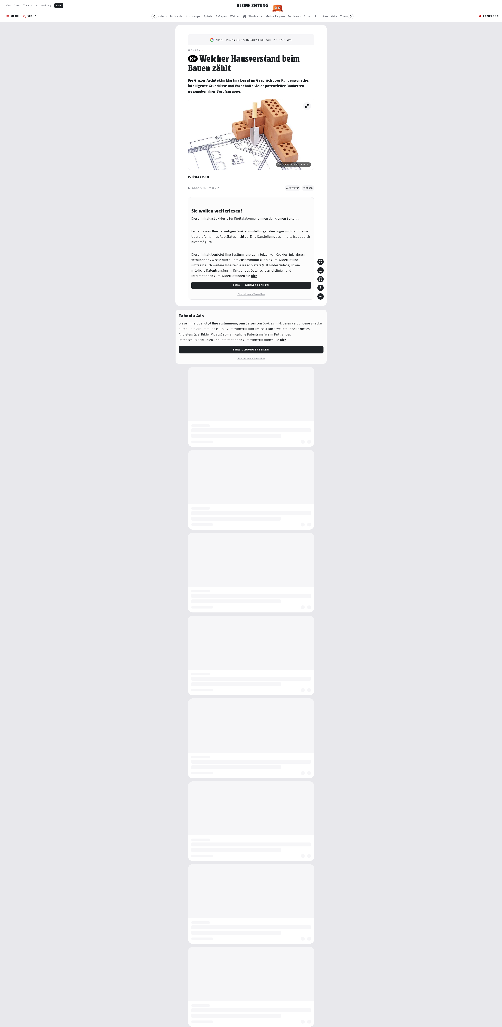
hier (254, 276)
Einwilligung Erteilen (251, 285)
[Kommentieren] (320, 270)
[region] (252, 16)
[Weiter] (350, 16)
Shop (17, 5)
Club (8, 5)
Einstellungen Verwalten (251, 294)
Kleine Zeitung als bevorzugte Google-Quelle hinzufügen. (253, 39)
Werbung (46, 5)
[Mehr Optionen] (320, 296)
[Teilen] (320, 288)
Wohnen (194, 50)
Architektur (292, 188)
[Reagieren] (320, 262)
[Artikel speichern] (320, 279)
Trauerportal (30, 5)
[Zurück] (154, 16)
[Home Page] (252, 5)
